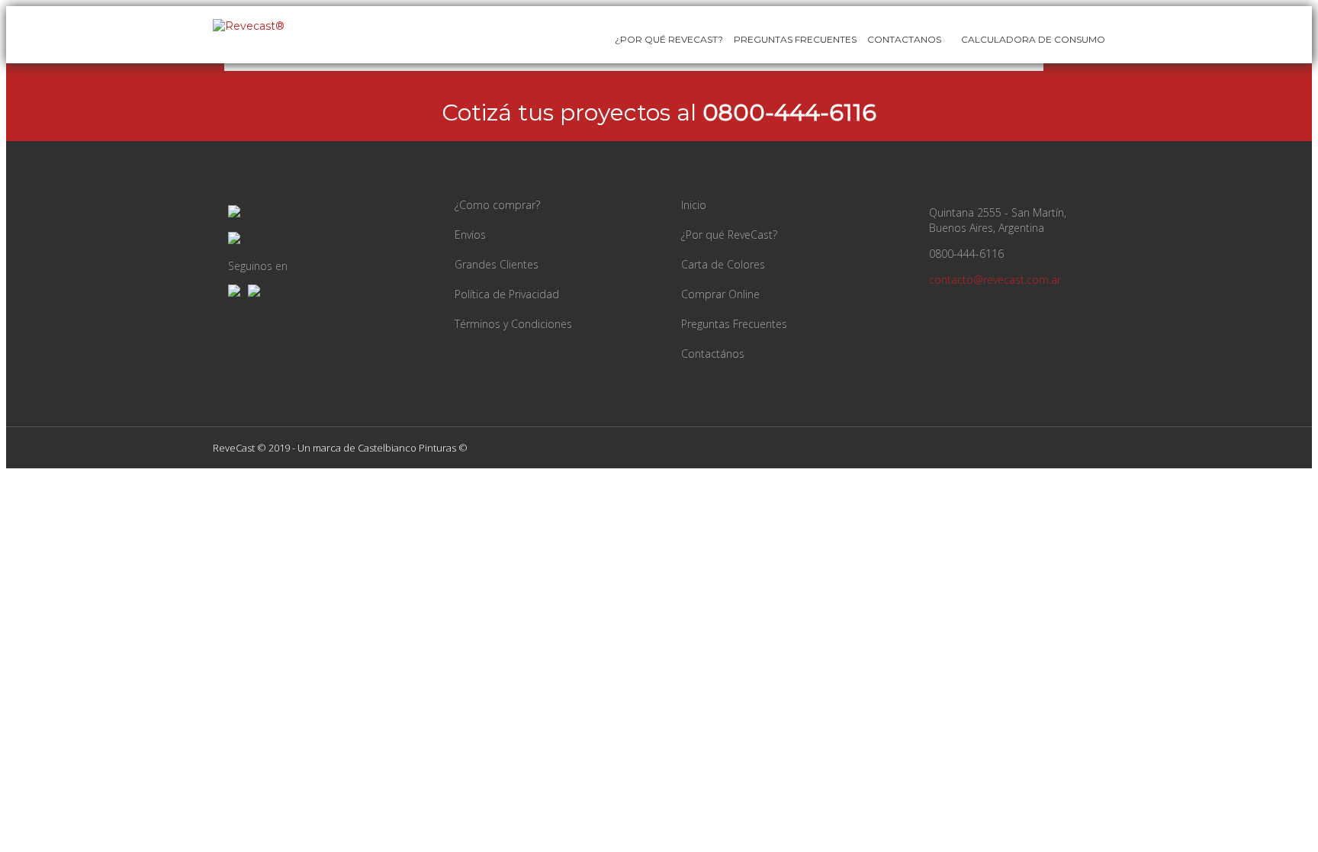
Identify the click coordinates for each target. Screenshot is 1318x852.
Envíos (470, 234)
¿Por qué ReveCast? (729, 234)
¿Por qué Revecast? (669, 39)
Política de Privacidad (507, 294)
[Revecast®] (248, 26)
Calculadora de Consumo (1032, 39)
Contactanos (904, 39)
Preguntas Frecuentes (795, 39)
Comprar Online (720, 294)
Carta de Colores (723, 264)
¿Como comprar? (497, 205)
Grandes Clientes (496, 264)
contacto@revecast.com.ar (995, 279)
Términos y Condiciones (513, 324)
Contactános (712, 353)
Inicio (693, 205)
